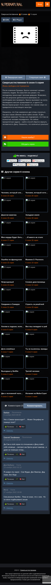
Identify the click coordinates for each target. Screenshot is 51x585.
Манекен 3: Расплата (34, 260)
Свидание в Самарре (10, 304)
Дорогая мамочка (8, 215)
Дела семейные (8, 349)
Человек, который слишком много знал (18, 193)
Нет (22, 427)
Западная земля (32, 215)
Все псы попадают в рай (36, 326)
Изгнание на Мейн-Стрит (36, 393)
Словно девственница (35, 282)
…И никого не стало (34, 237)
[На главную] (11, 4)
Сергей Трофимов (12, 437)
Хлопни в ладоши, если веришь (15, 326)
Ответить (9, 431)
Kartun (6, 412)
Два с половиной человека (13, 393)
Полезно (10, 427)
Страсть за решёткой (35, 304)
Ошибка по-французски (11, 260)
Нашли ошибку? (28, 137)
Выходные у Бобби (9, 371)
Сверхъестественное (28, 570)
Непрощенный (7, 282)
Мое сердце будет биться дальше (16, 237)
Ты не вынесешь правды (37, 349)
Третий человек (32, 371)
